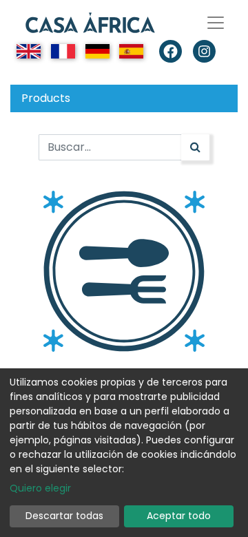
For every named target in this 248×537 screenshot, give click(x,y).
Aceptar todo (179, 516)
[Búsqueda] (195, 147)
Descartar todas (64, 516)
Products (45, 98)
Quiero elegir (40, 488)
